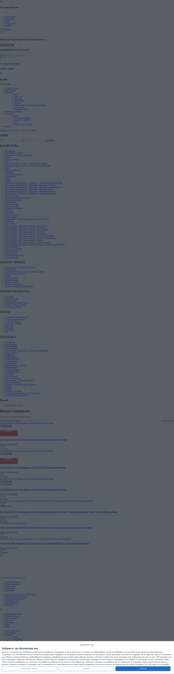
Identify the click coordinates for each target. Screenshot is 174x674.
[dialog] (87, 657)
